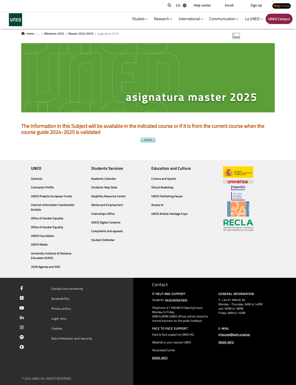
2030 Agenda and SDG (45, 266)
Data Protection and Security (72, 338)
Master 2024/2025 (80, 33)
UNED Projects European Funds (51, 196)
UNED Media (39, 244)
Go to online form (176, 300)
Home (30, 33)
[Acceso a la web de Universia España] (238, 181)
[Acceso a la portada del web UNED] (15, 19)
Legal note (58, 318)
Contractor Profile (42, 187)
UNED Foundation (42, 235)
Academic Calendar (103, 178)
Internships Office (103, 213)
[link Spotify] (21, 337)
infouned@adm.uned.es (234, 334)
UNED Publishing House (166, 196)
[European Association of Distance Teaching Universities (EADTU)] (238, 209)
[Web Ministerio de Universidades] (238, 172)
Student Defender (103, 240)
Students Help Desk (104, 187)
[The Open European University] (238, 192)
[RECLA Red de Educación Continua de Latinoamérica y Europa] (238, 225)
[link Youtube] (20, 308)
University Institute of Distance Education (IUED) (51, 255)
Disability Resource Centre (108, 196)
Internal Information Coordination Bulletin (53, 207)
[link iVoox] (21, 348)
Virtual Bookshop (162, 187)
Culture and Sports (163, 178)
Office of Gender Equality (47, 218)
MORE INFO (160, 358)
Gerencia (36, 178)
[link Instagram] (21, 328)
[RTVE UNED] (281, 6)
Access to (157, 204)
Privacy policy (61, 308)
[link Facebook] (20, 288)
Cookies (56, 328)
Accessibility (60, 298)
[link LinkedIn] (21, 318)
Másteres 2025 (54, 33)
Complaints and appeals (107, 231)
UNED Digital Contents (105, 222)
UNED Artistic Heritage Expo (169, 213)
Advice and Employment (107, 204)
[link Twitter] (21, 298)
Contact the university (67, 288)
